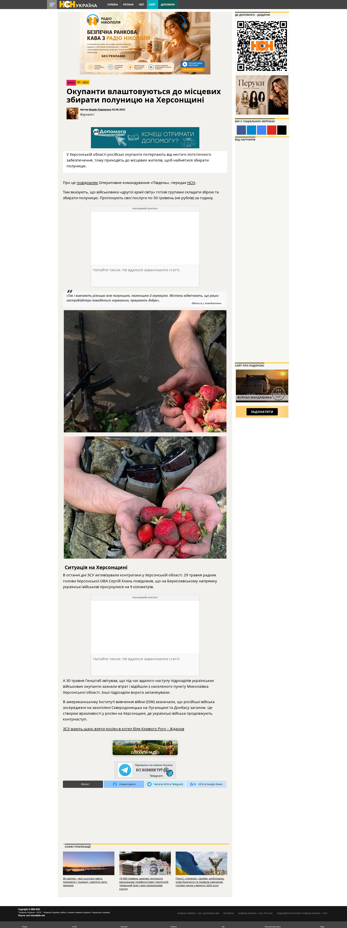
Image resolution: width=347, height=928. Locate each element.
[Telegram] (251, 130)
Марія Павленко (100, 109)
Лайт (152, 4)
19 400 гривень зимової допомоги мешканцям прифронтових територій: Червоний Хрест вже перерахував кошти (144, 883)
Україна (112, 4)
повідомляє (87, 182)
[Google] (261, 130)
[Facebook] (241, 130)
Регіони (128, 4)
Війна (86, 82)
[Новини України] (78, 4)
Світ (141, 4)
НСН (191, 182)
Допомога (168, 4)
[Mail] (281, 130)
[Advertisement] (145, 236)
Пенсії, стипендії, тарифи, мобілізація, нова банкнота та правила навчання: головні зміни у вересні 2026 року (200, 882)
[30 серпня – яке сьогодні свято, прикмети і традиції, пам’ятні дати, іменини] (88, 868)
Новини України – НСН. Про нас (255, 913)
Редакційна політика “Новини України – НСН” (302, 913)
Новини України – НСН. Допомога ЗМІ (198, 913)
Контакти (228, 913)
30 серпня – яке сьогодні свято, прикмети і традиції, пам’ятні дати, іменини (85, 882)
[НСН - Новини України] (145, 770)
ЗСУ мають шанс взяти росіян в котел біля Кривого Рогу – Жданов (123, 728)
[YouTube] (271, 130)
